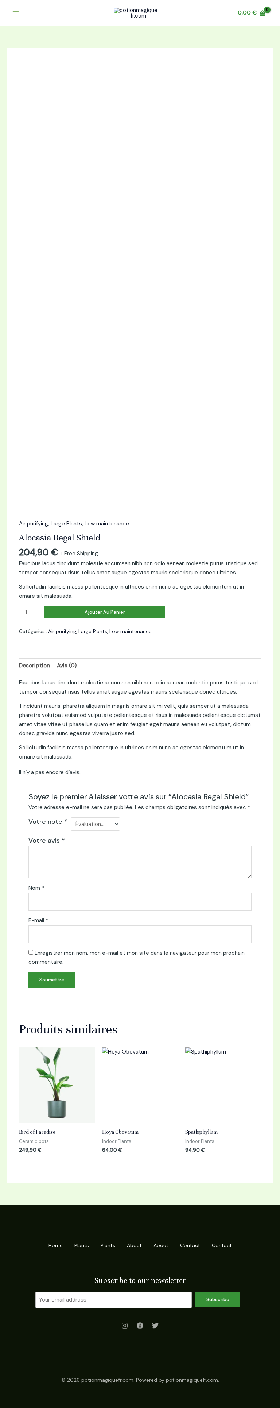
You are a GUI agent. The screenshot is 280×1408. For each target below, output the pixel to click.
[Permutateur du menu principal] (15, 12)
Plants (81, 1245)
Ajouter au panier (105, 612)
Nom (36, 888)
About (134, 1245)
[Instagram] (124, 1325)
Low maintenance (107, 523)
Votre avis (46, 840)
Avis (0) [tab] (67, 665)
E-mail (38, 920)
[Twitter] (155, 1325)
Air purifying (33, 523)
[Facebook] (140, 1325)
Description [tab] (34, 665)
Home (55, 1245)
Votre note (47, 821)
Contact (190, 1245)
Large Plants (66, 523)
